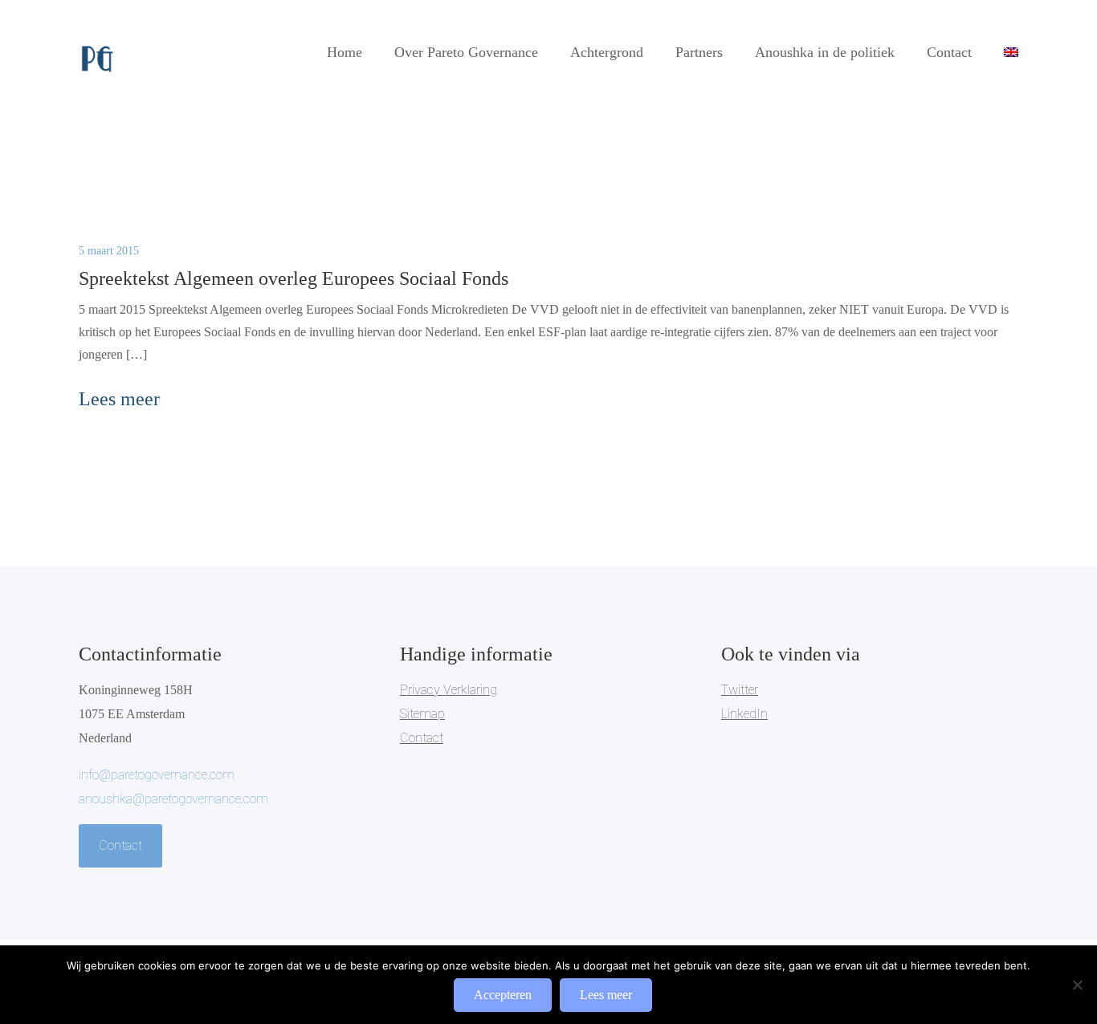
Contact (949, 52)
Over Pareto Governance (466, 52)
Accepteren (503, 995)
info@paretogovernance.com (156, 774)
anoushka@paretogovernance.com (173, 799)
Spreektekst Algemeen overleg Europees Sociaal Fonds (293, 278)
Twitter (739, 689)
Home (344, 52)
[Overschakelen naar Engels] (1011, 52)
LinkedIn (744, 713)
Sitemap (422, 713)
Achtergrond (606, 52)
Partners (699, 52)
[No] (1077, 985)
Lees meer (606, 995)
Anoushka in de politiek (825, 52)
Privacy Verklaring (448, 689)
